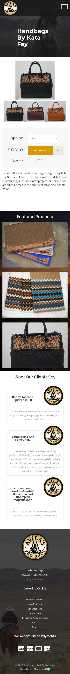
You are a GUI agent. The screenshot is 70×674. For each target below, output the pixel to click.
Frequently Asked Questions (35, 618)
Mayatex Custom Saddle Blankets (35, 308)
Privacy (35, 622)
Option (16, 137)
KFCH (40, 160)
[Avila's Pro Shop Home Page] (10, 7)
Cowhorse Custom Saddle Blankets (35, 258)
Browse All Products (35, 599)
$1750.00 (16, 149)
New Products (35, 604)
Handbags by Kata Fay (35, 358)
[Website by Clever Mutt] (48, 669)
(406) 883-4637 (37, 579)
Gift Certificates (35, 609)
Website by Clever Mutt (33, 669)
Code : (17, 160)
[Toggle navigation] (64, 6)
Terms (35, 627)
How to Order (35, 613)
